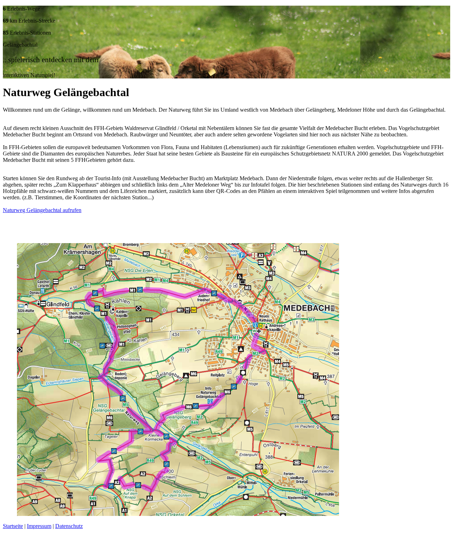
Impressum (39, 526)
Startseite (13, 526)
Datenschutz (69, 526)
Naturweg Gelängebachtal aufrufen (42, 210)
